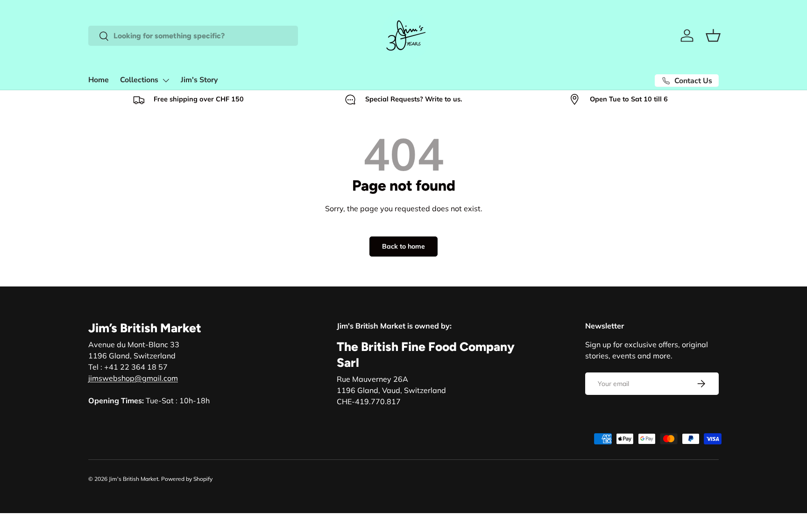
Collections (139, 80)
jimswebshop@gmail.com (133, 378)
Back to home (403, 246)
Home (98, 80)
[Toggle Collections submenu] (165, 80)
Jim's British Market (133, 478)
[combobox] (193, 36)
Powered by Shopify (186, 478)
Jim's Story (199, 80)
